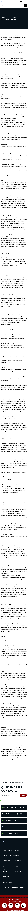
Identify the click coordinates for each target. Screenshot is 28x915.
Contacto (5, 871)
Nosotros (5, 864)
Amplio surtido (10, 827)
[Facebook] (4, 905)
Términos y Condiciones (8, 879)
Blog (4, 869)
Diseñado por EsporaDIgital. (18, 910)
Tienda (4, 866)
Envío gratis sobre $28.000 (14, 814)
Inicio (2, 19)
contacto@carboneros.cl (12, 852)
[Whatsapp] (17, 905)
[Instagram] (10, 905)
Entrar (16, 864)
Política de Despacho (7, 882)
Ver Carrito (17, 866)
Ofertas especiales (11, 820)
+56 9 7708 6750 (15, 850)
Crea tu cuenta (18, 871)
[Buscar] (25, 5)
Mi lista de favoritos (19, 869)
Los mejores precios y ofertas (15, 807)
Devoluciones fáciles (12, 833)
